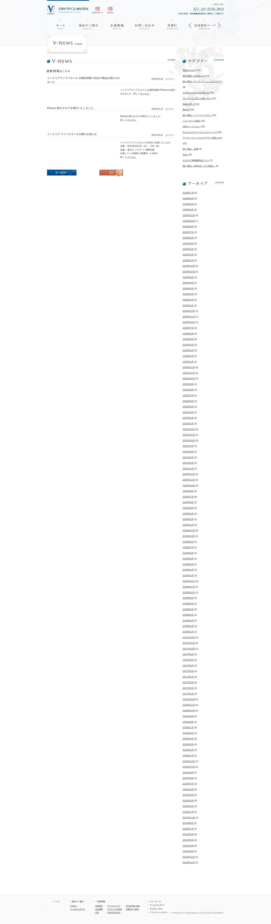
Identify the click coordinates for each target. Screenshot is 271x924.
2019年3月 (188, 564)
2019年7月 (188, 547)
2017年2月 (188, 688)
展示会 (186, 109)
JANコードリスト (191, 126)
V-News (73, 906)
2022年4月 (188, 412)
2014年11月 (189, 817)
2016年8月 (188, 722)
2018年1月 (188, 632)
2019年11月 (189, 530)
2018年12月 (189, 581)
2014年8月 (188, 823)
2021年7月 (188, 446)
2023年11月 (189, 316)
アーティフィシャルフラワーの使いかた (203, 137)
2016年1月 (188, 755)
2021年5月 (188, 457)
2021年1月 (188, 468)
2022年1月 (188, 423)
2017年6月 (188, 665)
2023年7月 (188, 328)
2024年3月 (188, 294)
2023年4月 (188, 345)
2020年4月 (188, 513)
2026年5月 (188, 204)
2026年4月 (188, 209)
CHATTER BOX (113, 912)
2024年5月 (188, 283)
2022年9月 (188, 384)
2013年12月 (189, 857)
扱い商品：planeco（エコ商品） (199, 166)
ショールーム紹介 (191, 121)
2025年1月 (188, 260)
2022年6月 (188, 401)
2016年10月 (189, 710)
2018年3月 (188, 620)
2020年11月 (189, 480)
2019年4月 (188, 558)
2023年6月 (188, 333)
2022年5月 (188, 406)
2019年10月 (189, 536)
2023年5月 (188, 339)
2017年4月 (188, 677)
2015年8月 (188, 778)
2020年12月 (189, 474)
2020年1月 (188, 525)
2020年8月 (188, 491)
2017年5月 (188, 671)
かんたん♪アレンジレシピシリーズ (200, 132)
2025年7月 (188, 232)
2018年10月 (189, 592)
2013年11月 (189, 862)
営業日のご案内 (132, 909)
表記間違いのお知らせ (194, 76)
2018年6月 (188, 603)
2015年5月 (188, 795)
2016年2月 (188, 750)
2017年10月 (189, 649)
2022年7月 (188, 395)
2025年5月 (188, 243)
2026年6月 (188, 198)
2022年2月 (188, 418)
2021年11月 (189, 435)
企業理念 (99, 906)
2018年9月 (188, 598)
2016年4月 (188, 744)
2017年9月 (188, 654)
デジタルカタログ (77, 909)
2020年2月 (188, 519)
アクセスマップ (113, 906)
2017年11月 (189, 643)
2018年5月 (188, 609)
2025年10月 (189, 221)
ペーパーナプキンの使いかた (197, 98)
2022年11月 (189, 373)
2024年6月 (188, 277)
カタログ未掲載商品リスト (196, 160)
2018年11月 (189, 587)
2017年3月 (188, 682)
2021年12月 (189, 429)
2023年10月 (189, 322)
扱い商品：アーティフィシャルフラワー (203, 81)
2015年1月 (188, 812)
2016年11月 (189, 705)
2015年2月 (188, 806)
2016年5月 (188, 738)
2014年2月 (188, 851)
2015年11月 (189, 767)
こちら (145, 93)
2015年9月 (188, 772)
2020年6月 (188, 502)
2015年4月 (188, 800)
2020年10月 (189, 485)
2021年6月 (188, 452)
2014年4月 (188, 846)
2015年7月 (188, 784)
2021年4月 (188, 463)
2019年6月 (188, 553)
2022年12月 (189, 367)
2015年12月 (189, 761)
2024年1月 (188, 305)
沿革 (97, 912)
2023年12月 (189, 311)
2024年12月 (189, 266)
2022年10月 (189, 378)
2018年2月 (188, 626)
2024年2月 (188, 300)
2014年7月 (188, 829)
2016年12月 (189, 699)
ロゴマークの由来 (114, 909)
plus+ (185, 154)
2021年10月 (189, 440)
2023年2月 (188, 356)
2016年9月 (188, 716)
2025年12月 (189, 215)
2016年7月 (188, 727)
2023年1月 (188, 362)
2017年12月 (189, 637)
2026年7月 (188, 193)
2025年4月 (188, 249)
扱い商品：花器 (190, 149)
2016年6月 (188, 733)
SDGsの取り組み (133, 906)
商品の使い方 (189, 104)
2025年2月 (188, 254)
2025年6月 (188, 238)
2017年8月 (188, 660)
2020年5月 (188, 508)
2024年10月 (189, 271)
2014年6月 (188, 834)
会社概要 (99, 909)
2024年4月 (188, 288)
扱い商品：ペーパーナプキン (197, 115)
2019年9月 (188, 542)
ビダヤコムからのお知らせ (196, 92)
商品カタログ (189, 70)
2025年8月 (188, 226)
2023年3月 (188, 350)
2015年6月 (188, 789)
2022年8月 (188, 390)
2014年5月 (188, 840)
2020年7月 (188, 497)
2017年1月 (188, 694)
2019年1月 (188, 575)
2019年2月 (188, 570)
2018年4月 (188, 615)
